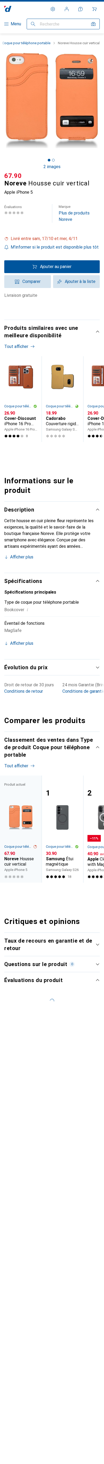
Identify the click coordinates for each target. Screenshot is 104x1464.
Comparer (31, 281)
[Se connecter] (66, 9)
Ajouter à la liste (80, 281)
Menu (16, 23)
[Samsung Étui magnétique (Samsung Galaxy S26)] (62, 829)
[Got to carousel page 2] (53, 160)
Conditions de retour (23, 691)
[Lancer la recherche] (33, 24)
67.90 (13, 176)
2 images (52, 166)
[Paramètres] (53, 9)
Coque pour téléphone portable (26, 43)
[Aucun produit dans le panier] (94, 9)
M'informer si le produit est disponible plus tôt (55, 247)
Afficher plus (21, 556)
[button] (52, 239)
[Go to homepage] (7, 9)
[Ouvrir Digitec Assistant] (80, 9)
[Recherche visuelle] (93, 24)
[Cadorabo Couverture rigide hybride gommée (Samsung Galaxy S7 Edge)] (62, 399)
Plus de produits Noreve (74, 213)
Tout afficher (16, 346)
